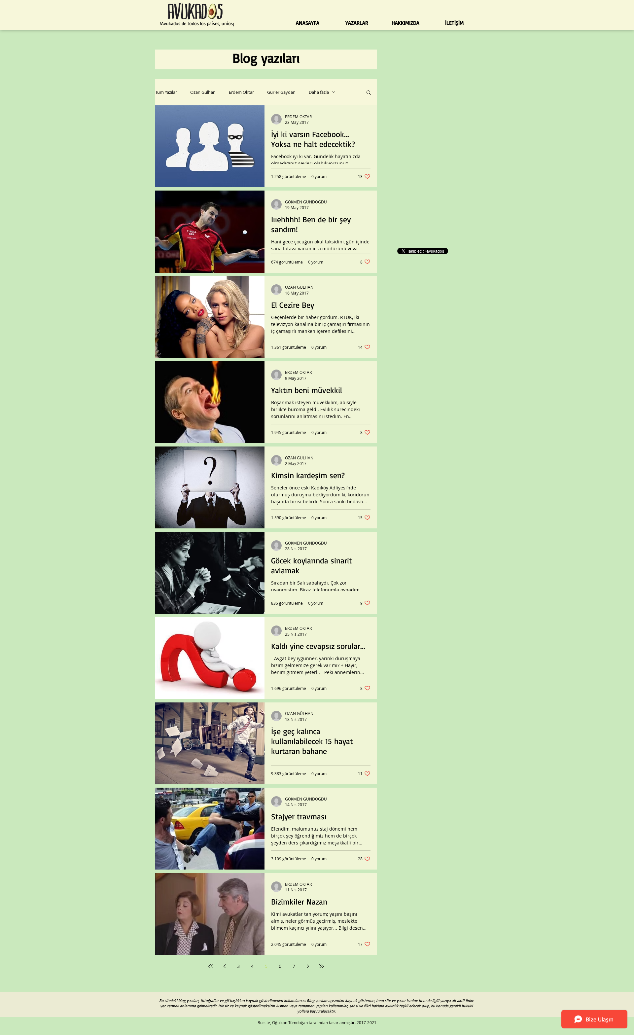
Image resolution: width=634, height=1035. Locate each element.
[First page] (211, 966)
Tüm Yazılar (166, 92)
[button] (369, 92)
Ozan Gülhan (203, 92)
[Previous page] (224, 966)
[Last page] (322, 966)
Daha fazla (319, 92)
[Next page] (308, 966)
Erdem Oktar (241, 92)
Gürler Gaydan (281, 92)
